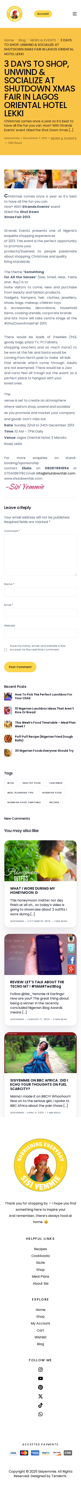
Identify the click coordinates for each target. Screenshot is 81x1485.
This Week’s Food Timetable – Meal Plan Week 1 (45, 724)
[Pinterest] (40, 1387)
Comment (12, 531)
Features (39, 849)
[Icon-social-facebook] (40, 1423)
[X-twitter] (40, 1396)
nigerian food (52, 792)
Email (8, 605)
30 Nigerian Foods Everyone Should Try (44, 751)
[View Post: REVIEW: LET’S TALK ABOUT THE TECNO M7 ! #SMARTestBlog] (40, 954)
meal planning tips (20, 792)
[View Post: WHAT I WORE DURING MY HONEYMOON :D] (40, 860)
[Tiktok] (40, 1405)
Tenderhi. (59, 1476)
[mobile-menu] (70, 14)
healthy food (32, 783)
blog (10, 783)
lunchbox (56, 783)
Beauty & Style (21, 849)
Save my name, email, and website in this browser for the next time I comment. (37, 647)
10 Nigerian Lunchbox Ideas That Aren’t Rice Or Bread (44, 710)
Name (9, 584)
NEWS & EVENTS (63, 138)
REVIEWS (16, 943)
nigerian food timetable (24, 802)
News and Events (23, 1041)
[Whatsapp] (40, 1414)
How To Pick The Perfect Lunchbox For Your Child (43, 696)
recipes (54, 802)
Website (9, 625)
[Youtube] (40, 1378)
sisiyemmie (12, 138)
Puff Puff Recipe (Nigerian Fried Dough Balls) (44, 738)
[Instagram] (40, 1369)
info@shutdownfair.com (55, 473)
